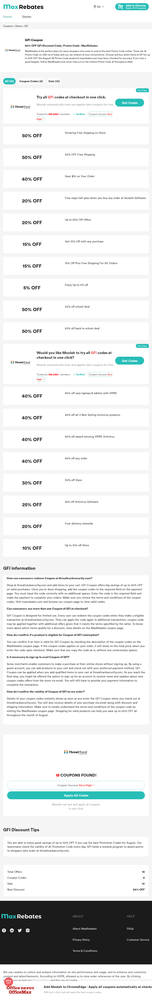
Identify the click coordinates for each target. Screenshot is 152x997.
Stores (18, 26)
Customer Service (138, 939)
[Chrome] (132, 6)
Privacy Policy (81, 939)
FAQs (130, 928)
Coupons (8, 26)
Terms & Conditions (85, 951)
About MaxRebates (85, 928)
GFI (26, 26)
